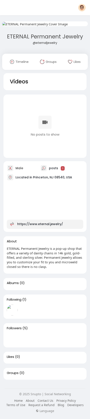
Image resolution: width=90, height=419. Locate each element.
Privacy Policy (66, 400)
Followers (14, 328)
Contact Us (45, 400)
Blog (61, 405)
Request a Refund (41, 405)
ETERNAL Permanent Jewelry (45, 36)
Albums (13, 283)
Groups (13, 373)
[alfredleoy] (54, 338)
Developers (75, 405)
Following (14, 299)
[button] (82, 7)
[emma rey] (68, 338)
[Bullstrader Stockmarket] (12, 310)
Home (18, 400)
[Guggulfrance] (26, 338)
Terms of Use (15, 405)
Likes (10, 357)
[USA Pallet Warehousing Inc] (40, 338)
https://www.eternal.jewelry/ (40, 224)
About (30, 400)
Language (46, 410)
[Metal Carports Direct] (12, 338)
